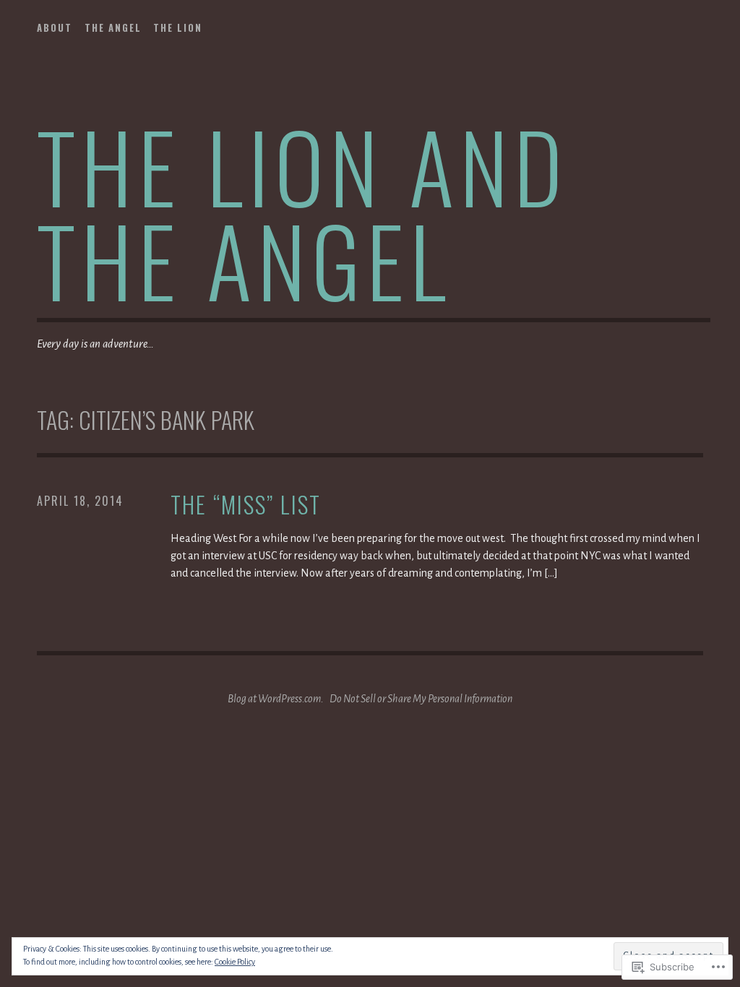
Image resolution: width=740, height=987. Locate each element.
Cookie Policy (235, 961)
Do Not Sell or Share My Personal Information (421, 698)
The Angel (113, 27)
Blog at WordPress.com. (276, 698)
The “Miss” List (246, 504)
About (54, 27)
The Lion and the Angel (302, 212)
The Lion (177, 27)
